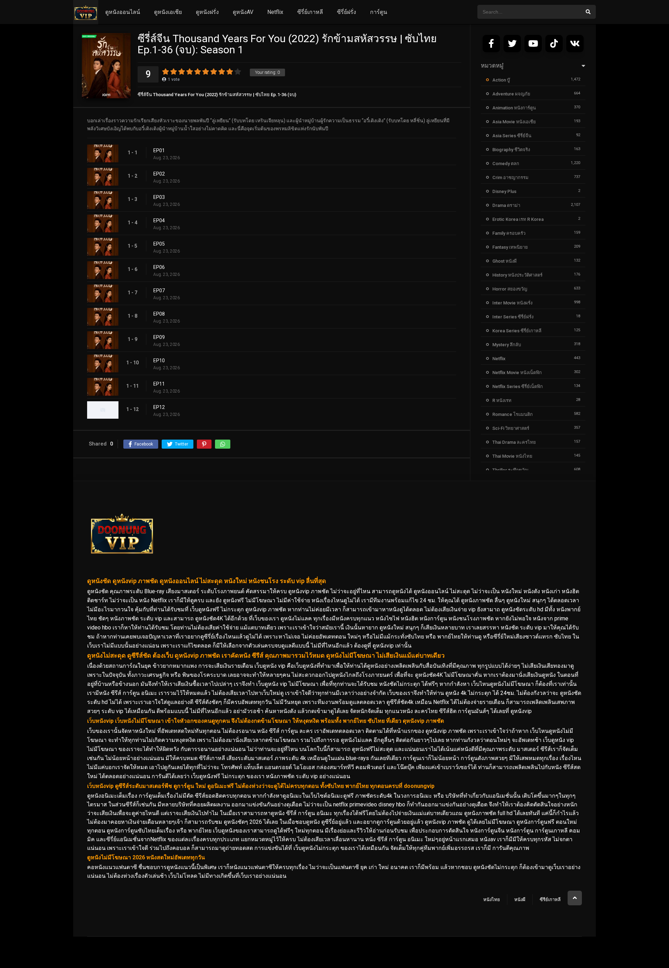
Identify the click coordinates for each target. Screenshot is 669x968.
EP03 (159, 197)
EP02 (159, 174)
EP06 (159, 267)
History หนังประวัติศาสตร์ (517, 275)
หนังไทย (491, 899)
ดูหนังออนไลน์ (122, 12)
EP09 (159, 337)
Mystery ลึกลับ (506, 344)
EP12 (159, 407)
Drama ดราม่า (506, 205)
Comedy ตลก (505, 163)
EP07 (159, 290)
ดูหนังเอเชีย (168, 12)
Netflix (275, 12)
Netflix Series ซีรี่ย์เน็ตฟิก (517, 386)
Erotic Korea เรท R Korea (518, 219)
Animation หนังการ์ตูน (514, 107)
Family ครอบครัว (508, 233)
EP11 (159, 384)
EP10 (159, 360)
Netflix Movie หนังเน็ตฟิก (517, 372)
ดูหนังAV (243, 12)
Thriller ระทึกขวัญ (510, 470)
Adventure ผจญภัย (511, 93)
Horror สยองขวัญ (509, 289)
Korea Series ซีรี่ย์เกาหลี (516, 330)
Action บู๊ (501, 80)
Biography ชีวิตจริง (511, 149)
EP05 (159, 244)
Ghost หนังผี (504, 261)
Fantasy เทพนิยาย (510, 247)
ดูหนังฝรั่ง (207, 12)
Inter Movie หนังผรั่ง (512, 302)
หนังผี (519, 899)
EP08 (159, 314)
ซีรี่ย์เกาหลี (310, 12)
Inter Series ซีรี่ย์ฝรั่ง (512, 316)
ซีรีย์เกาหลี (550, 899)
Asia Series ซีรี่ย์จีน (511, 135)
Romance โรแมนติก (512, 414)
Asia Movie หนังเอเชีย (514, 121)
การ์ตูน (378, 12)
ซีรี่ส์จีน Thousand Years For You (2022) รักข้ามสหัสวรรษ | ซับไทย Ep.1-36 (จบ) (217, 94)
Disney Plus (504, 191)
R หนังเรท (502, 400)
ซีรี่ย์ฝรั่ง (346, 12)
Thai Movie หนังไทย (512, 456)
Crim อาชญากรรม (510, 177)
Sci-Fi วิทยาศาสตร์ (510, 428)
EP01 (159, 150)
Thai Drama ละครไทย (514, 442)
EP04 (159, 220)
